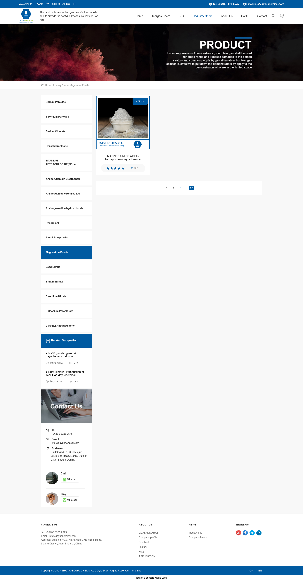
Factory (143, 547)
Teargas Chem (161, 16)
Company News (198, 537)
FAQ (141, 551)
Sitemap (136, 570)
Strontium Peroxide (57, 116)
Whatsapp (72, 479)
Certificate (144, 542)
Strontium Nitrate (56, 296)
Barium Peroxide (56, 102)
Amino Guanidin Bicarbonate (63, 179)
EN (260, 570)
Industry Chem (203, 16)
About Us (227, 16)
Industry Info (195, 532)
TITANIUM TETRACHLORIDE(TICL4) (61, 162)
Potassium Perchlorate (59, 311)
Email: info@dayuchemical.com (265, 4)
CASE (245, 16)
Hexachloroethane (57, 146)
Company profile (148, 537)
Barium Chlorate (55, 131)
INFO (182, 16)
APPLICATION (147, 556)
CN (252, 570)
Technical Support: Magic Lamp (151, 577)
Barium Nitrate (54, 281)
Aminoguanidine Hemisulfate (63, 193)
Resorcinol (52, 223)
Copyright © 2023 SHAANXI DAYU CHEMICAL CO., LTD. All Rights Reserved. (85, 570)
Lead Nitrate (53, 267)
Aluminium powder (57, 237)
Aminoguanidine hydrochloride (64, 208)
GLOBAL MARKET (149, 532)
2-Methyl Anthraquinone (60, 325)
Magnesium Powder (80, 85)
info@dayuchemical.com (65, 443)
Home (139, 16)
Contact (262, 16)
